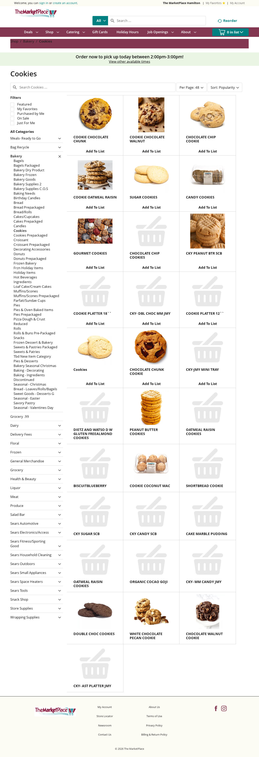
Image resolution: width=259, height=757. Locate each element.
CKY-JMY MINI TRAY (202, 369)
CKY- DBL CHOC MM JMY (150, 313)
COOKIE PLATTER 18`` (92, 313)
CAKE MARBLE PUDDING (206, 533)
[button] (58, 138)
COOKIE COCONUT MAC (150, 485)
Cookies (45, 41)
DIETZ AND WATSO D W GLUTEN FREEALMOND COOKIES (92, 433)
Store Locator (105, 716)
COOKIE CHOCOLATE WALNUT (147, 139)
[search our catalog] (112, 20)
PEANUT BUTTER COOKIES (144, 431)
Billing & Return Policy (154, 734)
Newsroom (104, 725)
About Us (154, 707)
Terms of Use (154, 716)
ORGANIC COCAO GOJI (149, 581)
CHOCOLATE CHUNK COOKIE (147, 371)
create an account (65, 3)
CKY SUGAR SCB (86, 533)
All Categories (22, 131)
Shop (14, 41)
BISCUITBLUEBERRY (90, 485)
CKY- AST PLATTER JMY (92, 685)
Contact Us (104, 734)
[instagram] (224, 708)
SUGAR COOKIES (143, 197)
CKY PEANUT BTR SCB (204, 253)
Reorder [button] (230, 20)
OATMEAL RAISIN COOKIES (200, 431)
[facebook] (216, 708)
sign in (43, 3)
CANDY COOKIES (200, 197)
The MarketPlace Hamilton (181, 3)
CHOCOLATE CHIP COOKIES (145, 255)
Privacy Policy (154, 725)
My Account (237, 3)
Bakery (28, 41)
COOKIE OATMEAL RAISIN (95, 197)
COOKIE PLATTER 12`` (205, 313)
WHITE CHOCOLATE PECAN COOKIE (146, 635)
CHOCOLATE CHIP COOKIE (201, 139)
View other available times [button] (129, 61)
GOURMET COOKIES (90, 253)
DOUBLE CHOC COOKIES (94, 633)
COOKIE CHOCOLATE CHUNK (90, 139)
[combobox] (100, 20)
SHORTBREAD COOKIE (204, 485)
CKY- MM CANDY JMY (204, 581)
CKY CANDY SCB (143, 533)
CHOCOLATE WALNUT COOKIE (204, 635)
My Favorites (214, 3)
